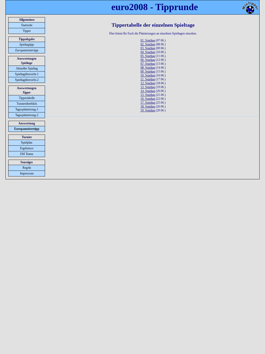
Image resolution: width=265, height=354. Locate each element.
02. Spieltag (148, 44)
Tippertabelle (27, 98)
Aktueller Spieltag (27, 68)
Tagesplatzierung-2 (26, 115)
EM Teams (26, 154)
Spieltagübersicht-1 (27, 74)
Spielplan (26, 142)
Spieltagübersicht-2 (27, 80)
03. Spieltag (148, 48)
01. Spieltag (148, 40)
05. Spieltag (148, 56)
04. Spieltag (148, 52)
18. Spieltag (148, 106)
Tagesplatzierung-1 (26, 109)
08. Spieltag (148, 67)
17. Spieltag (148, 102)
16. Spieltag (148, 99)
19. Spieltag (148, 110)
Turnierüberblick (27, 103)
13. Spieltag (148, 87)
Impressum (27, 173)
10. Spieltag (148, 75)
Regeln (27, 167)
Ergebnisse (26, 148)
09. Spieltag (148, 71)
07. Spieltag (148, 64)
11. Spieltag (148, 79)
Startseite (26, 25)
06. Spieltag (148, 60)
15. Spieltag (148, 95)
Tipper (27, 31)
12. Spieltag (148, 83)
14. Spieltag (148, 91)
